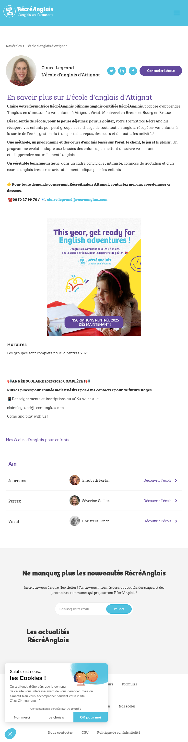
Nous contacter (60, 732)
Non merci (22, 717)
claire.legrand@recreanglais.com (77, 199)
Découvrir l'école (158, 480)
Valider (119, 609)
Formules (129, 684)
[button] (10, 734)
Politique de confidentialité (118, 732)
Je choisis (56, 717)
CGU (85, 732)
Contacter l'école (161, 70)
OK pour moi (90, 717)
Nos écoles (127, 706)
